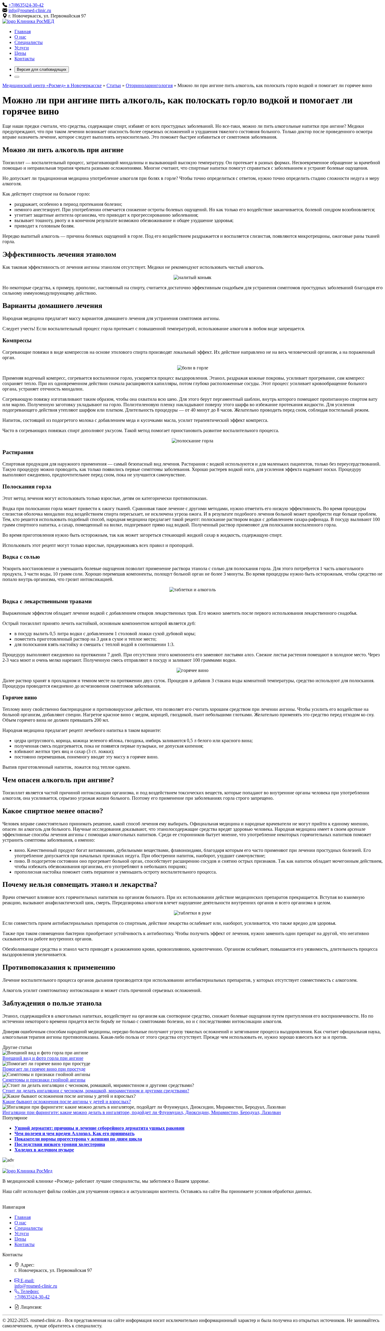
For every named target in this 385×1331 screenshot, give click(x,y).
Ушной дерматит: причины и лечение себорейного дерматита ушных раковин (99, 1128)
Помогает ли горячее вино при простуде (43, 1069)
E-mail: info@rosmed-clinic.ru (35, 1283)
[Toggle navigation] (16, 77)
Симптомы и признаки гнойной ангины (43, 1079)
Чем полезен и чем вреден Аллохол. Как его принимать (74, 1133)
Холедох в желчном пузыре (44, 1149)
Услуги (21, 47)
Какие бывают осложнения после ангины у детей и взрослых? (66, 1101)
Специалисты (28, 42)
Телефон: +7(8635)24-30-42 (32, 1294)
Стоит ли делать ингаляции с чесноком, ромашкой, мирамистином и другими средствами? (95, 1090)
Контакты (24, 58)
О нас (20, 36)
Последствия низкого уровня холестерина (59, 1144)
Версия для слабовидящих (41, 69)
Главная (22, 31)
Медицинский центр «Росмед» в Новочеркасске (52, 85)
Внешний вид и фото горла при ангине (42, 1058)
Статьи (113, 85)
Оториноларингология (149, 85)
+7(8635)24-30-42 (26, 5)
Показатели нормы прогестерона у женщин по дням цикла (78, 1138)
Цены (20, 53)
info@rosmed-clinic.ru (29, 10)
